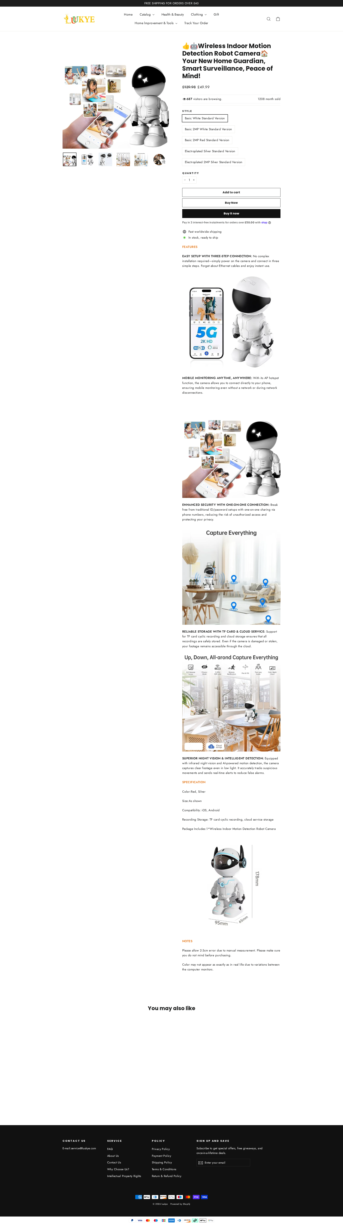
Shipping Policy (162, 1162)
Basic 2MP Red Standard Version (207, 140)
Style (187, 111)
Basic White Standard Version (205, 118)
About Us (113, 1156)
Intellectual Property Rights (124, 1176)
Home (128, 14)
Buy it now (231, 213)
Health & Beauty (172, 14)
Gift (216, 14)
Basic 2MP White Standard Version (208, 129)
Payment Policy (161, 1156)
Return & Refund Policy (166, 1176)
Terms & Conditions (164, 1169)
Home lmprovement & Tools (155, 23)
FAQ (110, 1149)
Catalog (145, 14)
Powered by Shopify (180, 1204)
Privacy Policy (161, 1149)
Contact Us (114, 1162)
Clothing (197, 14)
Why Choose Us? (118, 1169)
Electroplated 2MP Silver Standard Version (213, 162)
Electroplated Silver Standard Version (210, 151)
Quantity (190, 173)
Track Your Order (196, 23)
